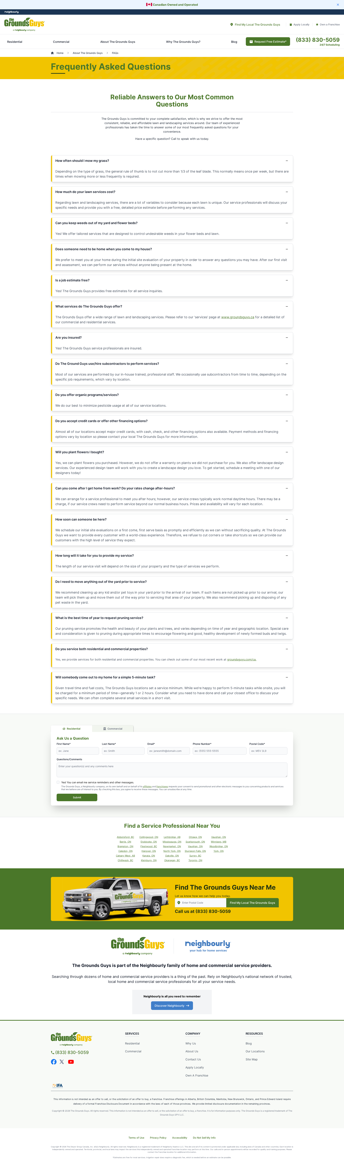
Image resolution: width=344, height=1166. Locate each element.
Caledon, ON (125, 851)
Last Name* (109, 743)
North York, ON (172, 851)
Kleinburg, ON (149, 860)
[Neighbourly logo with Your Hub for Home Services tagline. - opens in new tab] (208, 946)
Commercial (115, 728)
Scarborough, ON (195, 841)
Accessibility (179, 1137)
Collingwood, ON (148, 837)
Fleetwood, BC (148, 846)
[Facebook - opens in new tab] (54, 1062)
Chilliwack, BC (125, 860)
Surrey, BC (195, 855)
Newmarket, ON (172, 846)
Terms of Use (136, 1137)
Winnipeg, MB (218, 841)
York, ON (219, 851)
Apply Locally (194, 1067)
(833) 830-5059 (213, 911)
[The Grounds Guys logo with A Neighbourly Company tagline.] (24, 24)
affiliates (147, 786)
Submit (77, 797)
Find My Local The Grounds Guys (252, 902)
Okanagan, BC (172, 860)
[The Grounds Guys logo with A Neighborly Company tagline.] (138, 946)
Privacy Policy (158, 1137)
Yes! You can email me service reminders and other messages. (97, 782)
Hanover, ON (149, 851)
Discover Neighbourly (169, 1005)
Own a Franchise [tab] (330, 24)
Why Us (190, 1043)
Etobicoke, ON (149, 841)
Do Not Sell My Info (204, 1137)
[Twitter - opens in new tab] (62, 1062)
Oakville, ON (172, 855)
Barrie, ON (125, 841)
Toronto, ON (195, 860)
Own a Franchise (196, 1075)
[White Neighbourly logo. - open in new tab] (11, 12)
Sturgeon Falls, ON (195, 851)
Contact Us (193, 1059)
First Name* (64, 743)
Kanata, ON (148, 855)
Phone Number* (202, 743)
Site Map (252, 1059)
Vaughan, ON (218, 837)
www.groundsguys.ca (237, 317)
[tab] (255, 24)
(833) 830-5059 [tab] (318, 40)
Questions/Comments (69, 759)
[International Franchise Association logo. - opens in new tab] (57, 1086)
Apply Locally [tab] (301, 24)
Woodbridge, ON (218, 846)
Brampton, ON (125, 846)
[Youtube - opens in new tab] (71, 1062)
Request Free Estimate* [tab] (270, 41)
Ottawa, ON (195, 837)
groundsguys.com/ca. (241, 659)
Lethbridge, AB (172, 837)
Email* (151, 743)
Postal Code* (257, 743)
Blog (249, 1043)
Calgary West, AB (125, 855)
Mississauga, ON (172, 841)
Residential (73, 728)
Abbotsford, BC (125, 837)
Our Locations (255, 1051)
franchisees (162, 786)
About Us (191, 1051)
